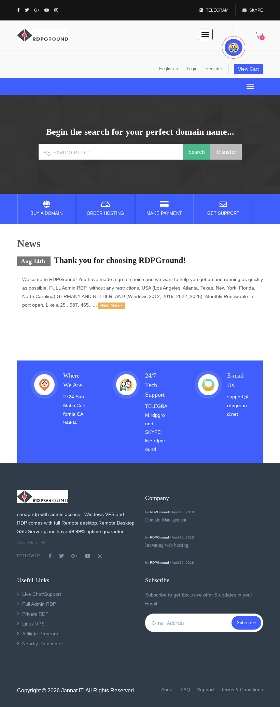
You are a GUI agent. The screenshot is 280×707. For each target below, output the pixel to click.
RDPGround (159, 512)
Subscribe (246, 622)
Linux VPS (33, 624)
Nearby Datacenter (42, 643)
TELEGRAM (217, 10)
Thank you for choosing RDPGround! (120, 260)
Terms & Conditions (242, 689)
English (167, 69)
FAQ (185, 689)
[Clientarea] (233, 47)
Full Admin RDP (39, 604)
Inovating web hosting (166, 545)
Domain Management (165, 519)
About (167, 689)
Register (214, 69)
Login (192, 69)
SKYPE (256, 10)
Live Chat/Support (41, 594)
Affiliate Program (40, 633)
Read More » (111, 305)
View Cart (248, 69)
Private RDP (35, 614)
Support (205, 689)
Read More (27, 542)
